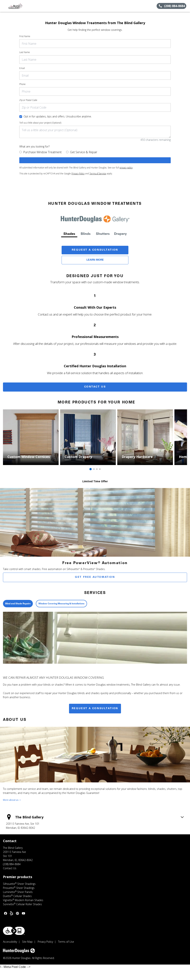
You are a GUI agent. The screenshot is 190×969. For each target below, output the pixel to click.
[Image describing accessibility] (14, 930)
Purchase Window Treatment (42, 152)
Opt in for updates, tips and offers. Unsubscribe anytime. (58, 116)
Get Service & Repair (83, 152)
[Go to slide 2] (94, 469)
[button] (4, 6)
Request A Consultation (95, 250)
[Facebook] (5, 913)
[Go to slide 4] (100, 469)
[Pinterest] (17, 913)
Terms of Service (97, 173)
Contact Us (95, 387)
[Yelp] (11, 913)
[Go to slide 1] (90, 469)
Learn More (95, 260)
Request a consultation (95, 708)
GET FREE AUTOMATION (95, 577)
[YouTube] (23, 913)
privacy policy (126, 167)
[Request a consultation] (95, 160)
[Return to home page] (20, 6)
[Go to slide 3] (97, 469)
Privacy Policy (78, 173)
